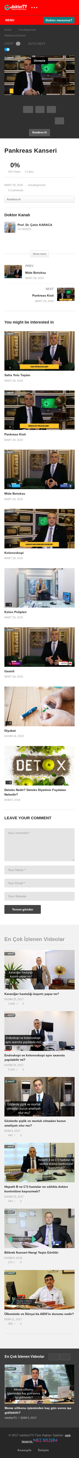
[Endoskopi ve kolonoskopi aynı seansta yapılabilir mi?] (39, 1031)
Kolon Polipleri (15, 612)
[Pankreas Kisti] (39, 299)
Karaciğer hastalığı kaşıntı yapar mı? (31, 994)
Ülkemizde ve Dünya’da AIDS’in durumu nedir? (39, 1314)
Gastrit (9, 671)
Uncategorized (36, 185)
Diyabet (10, 730)
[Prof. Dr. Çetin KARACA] (9, 227)
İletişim (43, 1450)
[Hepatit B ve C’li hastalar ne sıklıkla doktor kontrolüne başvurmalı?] (39, 1162)
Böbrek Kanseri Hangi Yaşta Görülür (31, 1252)
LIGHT (9, 43)
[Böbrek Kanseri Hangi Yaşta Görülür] (39, 1228)
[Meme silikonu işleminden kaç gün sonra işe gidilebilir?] (39, 1384)
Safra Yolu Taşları (17, 375)
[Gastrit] (39, 647)
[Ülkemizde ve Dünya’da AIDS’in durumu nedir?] (39, 1290)
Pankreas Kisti (15, 434)
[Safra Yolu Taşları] (39, 351)
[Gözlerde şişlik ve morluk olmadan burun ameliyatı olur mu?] (39, 1096)
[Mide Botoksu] (39, 276)
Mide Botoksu (14, 493)
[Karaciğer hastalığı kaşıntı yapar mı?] (39, 969)
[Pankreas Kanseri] (39, 706)
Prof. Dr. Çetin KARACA (35, 225)
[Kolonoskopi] (39, 528)
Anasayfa (24, 1450)
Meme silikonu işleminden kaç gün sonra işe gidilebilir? (38, 1410)
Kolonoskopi (14, 553)
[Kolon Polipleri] (39, 588)
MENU (9, 20)
